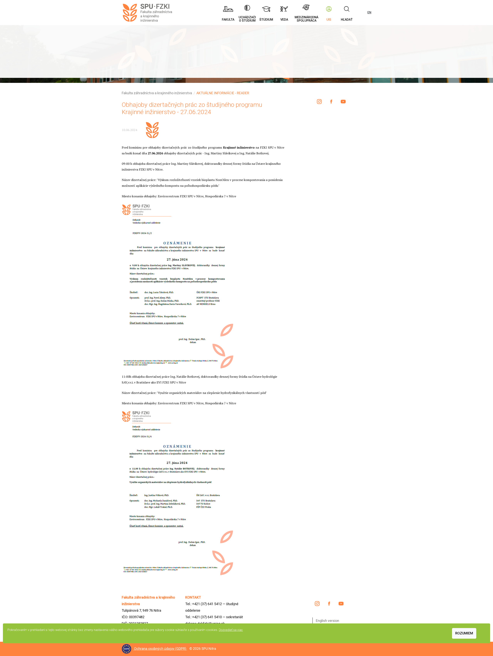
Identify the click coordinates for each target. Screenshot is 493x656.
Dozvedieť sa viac (231, 630)
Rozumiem (464, 633)
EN (369, 12)
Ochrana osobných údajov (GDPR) (160, 649)
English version (327, 621)
